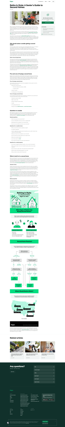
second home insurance (28, 106)
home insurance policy (25, 329)
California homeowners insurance (24, 396)
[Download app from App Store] (45, 399)
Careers (21, 415)
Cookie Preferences (45, 423)
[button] (8, 423)
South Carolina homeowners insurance (25, 403)
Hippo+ (11, 396)
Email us (13, 371)
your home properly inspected (20, 162)
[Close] (55, 421)
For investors (21, 411)
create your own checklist (21, 115)
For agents (21, 412)
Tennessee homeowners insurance (24, 404)
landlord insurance (20, 106)
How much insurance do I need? (35, 396)
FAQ (10, 412)
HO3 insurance (12, 400)
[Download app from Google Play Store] (51, 399)
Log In (53, 1)
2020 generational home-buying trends (26, 65)
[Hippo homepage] (11, 1)
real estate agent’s (30, 183)
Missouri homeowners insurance (24, 400)
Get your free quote (47, 22)
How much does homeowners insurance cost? (34, 399)
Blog (10, 411)
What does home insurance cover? (35, 401)
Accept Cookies (45, 421)
